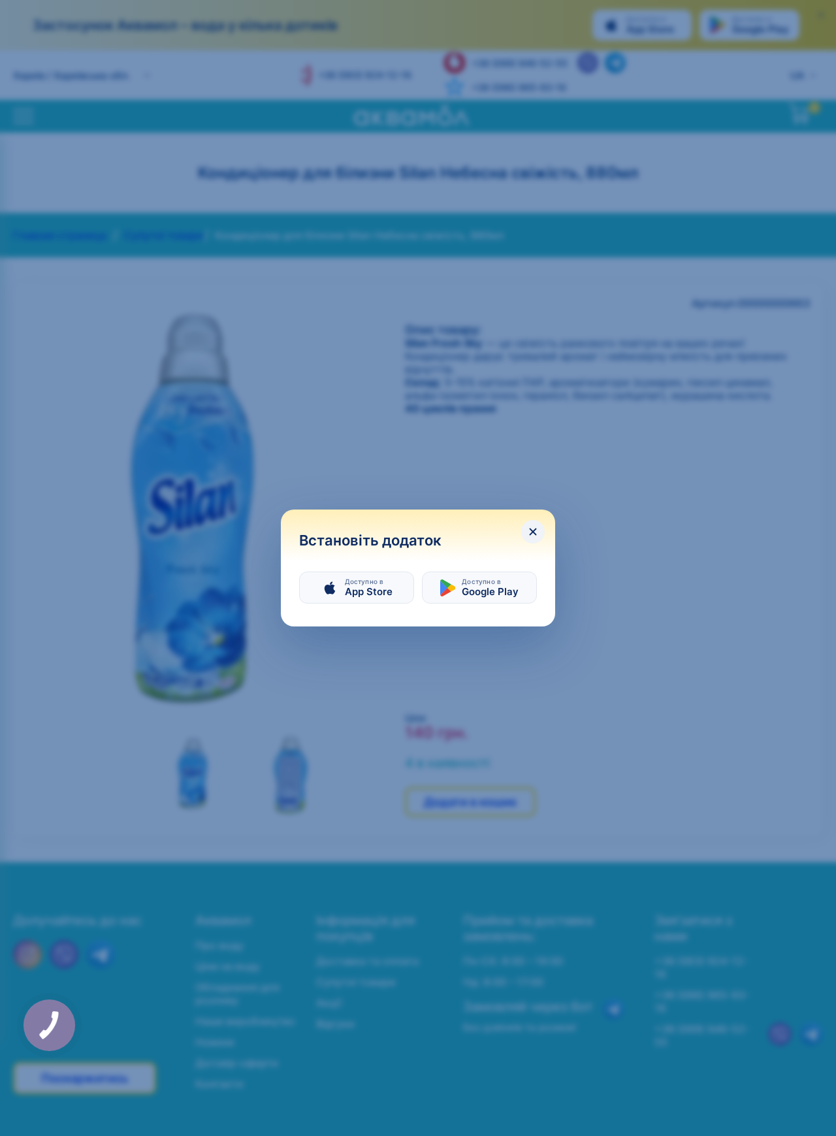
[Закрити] (533, 532)
